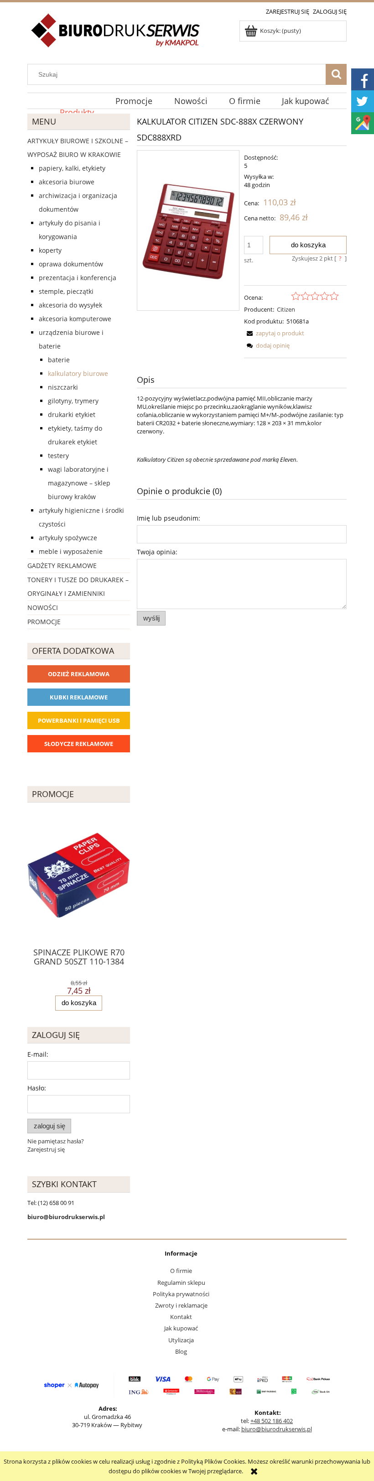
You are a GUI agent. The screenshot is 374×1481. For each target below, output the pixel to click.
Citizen (286, 309)
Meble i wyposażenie (71, 551)
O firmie (181, 1271)
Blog (181, 1351)
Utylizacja (181, 1340)
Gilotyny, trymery (73, 400)
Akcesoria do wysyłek (70, 305)
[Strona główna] (116, 35)
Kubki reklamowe (79, 697)
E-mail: (37, 1054)
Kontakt (181, 1317)
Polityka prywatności (181, 1294)
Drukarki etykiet (71, 414)
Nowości (42, 607)
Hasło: (36, 1088)
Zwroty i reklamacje (181, 1305)
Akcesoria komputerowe (75, 318)
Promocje (44, 621)
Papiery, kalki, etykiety (72, 168)
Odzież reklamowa (78, 674)
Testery (58, 455)
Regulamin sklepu (181, 1282)
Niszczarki (63, 387)
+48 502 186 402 (271, 1421)
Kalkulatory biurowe (78, 373)
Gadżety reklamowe (62, 565)
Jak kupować (181, 1328)
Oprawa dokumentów (71, 264)
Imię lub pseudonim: (168, 518)
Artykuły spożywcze (68, 537)
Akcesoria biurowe (66, 181)
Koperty (50, 250)
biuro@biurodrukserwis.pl (276, 1429)
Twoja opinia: (157, 552)
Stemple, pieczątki (66, 291)
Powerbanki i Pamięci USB (79, 720)
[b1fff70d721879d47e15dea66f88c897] (188, 230)
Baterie (59, 359)
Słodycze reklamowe (78, 744)
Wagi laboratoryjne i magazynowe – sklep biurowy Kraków (79, 483)
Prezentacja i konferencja (77, 277)
